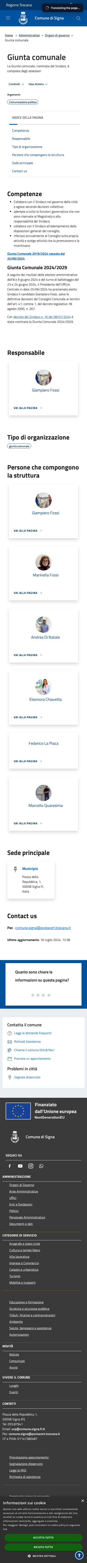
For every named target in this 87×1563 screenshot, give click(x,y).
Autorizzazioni (19, 1334)
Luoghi (14, 1385)
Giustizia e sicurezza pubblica (29, 1308)
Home (9, 35)
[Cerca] (78, 18)
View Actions (36, 84)
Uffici (12, 1197)
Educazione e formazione (26, 1302)
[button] (43, 1555)
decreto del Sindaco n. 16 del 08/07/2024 (42, 316)
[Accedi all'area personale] (71, 5)
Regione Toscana (19, 5)
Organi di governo (57, 35)
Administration (29, 35)
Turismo (14, 1276)
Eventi (13, 1392)
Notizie (14, 1354)
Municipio (30, 868)
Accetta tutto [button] (43, 1537)
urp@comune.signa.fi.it (28, 1428)
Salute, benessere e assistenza (30, 1328)
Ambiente (16, 1321)
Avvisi (13, 1367)
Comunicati (17, 1360)
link (5, 1529)
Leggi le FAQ (17, 1470)
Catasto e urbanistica (23, 1269)
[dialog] (43, 1530)
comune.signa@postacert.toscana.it (43, 927)
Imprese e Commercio (24, 1263)
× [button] (82, 1500)
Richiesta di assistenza (24, 1476)
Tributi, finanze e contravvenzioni (32, 1315)
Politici (14, 1210)
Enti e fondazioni (20, 1204)
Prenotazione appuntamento (29, 1457)
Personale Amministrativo (27, 1217)
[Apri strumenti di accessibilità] (79, 1555)
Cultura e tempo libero (24, 1250)
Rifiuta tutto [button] (43, 1547)
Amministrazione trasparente (29, 1496)
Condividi (14, 84)
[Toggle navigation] (8, 17)
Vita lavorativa (19, 1256)
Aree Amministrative (23, 1191)
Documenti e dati (21, 1223)
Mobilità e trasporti (22, 1282)
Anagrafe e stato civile (24, 1243)
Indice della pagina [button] (27, 117)
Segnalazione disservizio (26, 1463)
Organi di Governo (21, 1184)
